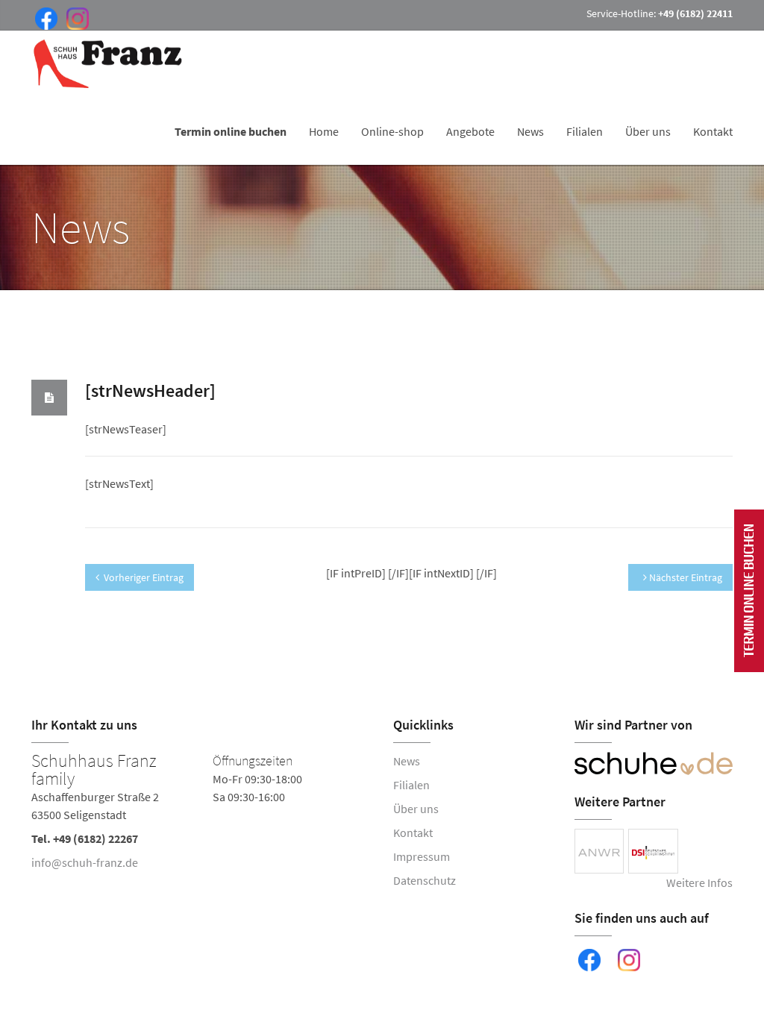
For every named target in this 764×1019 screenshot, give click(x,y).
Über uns (648, 131)
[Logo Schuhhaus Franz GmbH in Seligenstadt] (109, 64)
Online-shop (392, 131)
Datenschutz (424, 880)
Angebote (470, 131)
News (530, 131)
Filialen (584, 131)
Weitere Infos (699, 882)
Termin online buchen (230, 131)
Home (324, 131)
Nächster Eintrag (684, 577)
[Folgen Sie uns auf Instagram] (74, 17)
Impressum (421, 856)
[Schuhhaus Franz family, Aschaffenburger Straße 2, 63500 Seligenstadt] (201, 814)
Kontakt (713, 131)
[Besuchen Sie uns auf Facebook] (43, 17)
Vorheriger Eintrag (144, 577)
